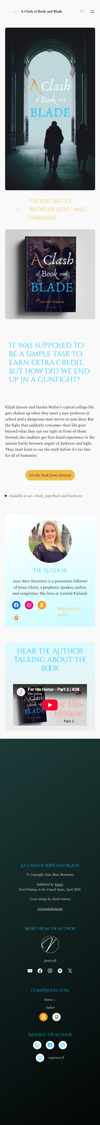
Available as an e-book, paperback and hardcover (46, 496)
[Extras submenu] (54, 1000)
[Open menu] (92, 11)
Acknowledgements (50, 909)
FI (82, 12)
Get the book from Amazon (50, 475)
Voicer (59, 884)
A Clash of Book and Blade (41, 11)
